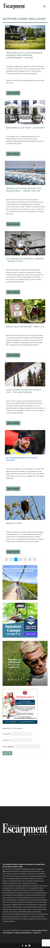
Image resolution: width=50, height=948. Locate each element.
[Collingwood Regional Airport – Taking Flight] (25, 243)
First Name (6, 734)
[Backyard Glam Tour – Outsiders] (25, 112)
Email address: (9, 747)
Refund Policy (27, 933)
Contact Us (37, 933)
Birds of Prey (14, 523)
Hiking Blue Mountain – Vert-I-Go (25, 327)
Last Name (6, 740)
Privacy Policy (37, 930)
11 (29, 559)
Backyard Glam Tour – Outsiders (25, 128)
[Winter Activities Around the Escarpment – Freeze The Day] (25, 173)
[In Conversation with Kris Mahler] (25, 442)
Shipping (17, 933)
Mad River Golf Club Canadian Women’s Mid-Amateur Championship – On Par (24, 55)
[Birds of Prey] (25, 508)
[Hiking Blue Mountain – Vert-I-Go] (25, 311)
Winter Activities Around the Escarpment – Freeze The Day (23, 189)
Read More (13, 93)
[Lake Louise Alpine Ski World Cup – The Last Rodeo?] (25, 374)
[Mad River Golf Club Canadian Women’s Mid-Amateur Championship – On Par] (25, 37)
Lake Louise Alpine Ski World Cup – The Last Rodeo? (23, 391)
